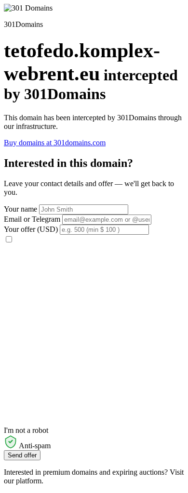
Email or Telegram (32, 219)
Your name (20, 209)
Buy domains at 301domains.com (55, 143)
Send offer (22, 455)
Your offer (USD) (31, 229)
